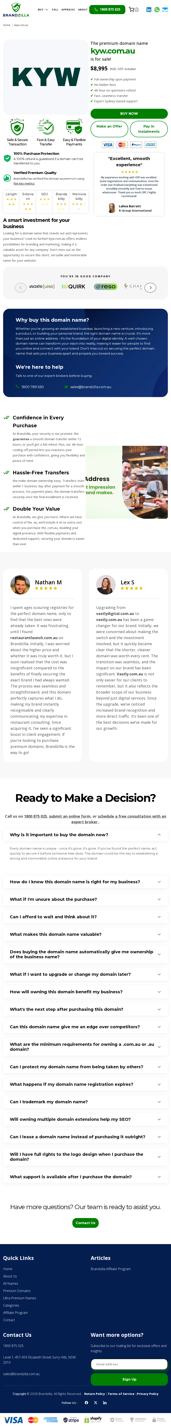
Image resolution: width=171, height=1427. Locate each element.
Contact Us (85, 1223)
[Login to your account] (136, 9)
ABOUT (83, 9)
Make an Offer (109, 126)
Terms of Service (121, 1394)
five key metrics (24, 183)
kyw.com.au (21, 25)
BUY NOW (129, 114)
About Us (10, 1276)
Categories (11, 1305)
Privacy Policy (147, 1394)
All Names (10, 1283)
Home (6, 25)
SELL (55, 9)
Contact (9, 1320)
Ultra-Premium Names (19, 1298)
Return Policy (94, 1394)
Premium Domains (16, 1290)
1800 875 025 (35, 816)
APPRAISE (68, 9)
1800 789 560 (32, 387)
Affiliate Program (15, 1312)
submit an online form (70, 816)
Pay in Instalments (149, 129)
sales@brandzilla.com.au (90, 387)
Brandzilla (45, 1394)
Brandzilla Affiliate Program (111, 1269)
